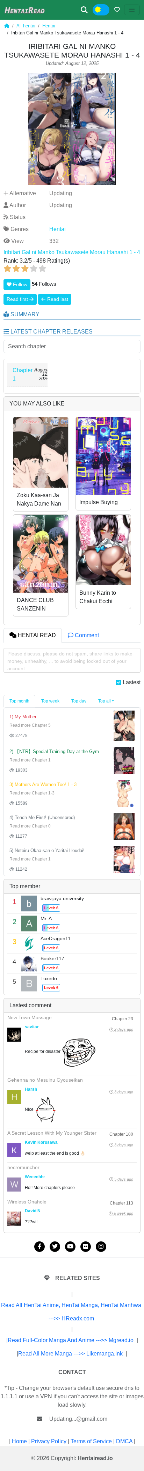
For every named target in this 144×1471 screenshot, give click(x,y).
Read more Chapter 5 (30, 725)
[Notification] (117, 10)
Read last (57, 299)
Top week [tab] (50, 701)
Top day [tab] (78, 701)
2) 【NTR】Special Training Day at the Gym (54, 751)
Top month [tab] (19, 701)
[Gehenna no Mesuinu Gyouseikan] (14, 1097)
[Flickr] (85, 1246)
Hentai (48, 25)
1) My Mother (22, 716)
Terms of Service (91, 1441)
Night (105, 10)
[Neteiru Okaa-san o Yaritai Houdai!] (124, 859)
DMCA (124, 1441)
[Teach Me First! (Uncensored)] (124, 826)
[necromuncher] (14, 1184)
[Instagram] (101, 1246)
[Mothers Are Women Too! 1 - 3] (124, 793)
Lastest (132, 682)
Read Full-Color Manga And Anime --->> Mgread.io (71, 1340)
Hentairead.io (95, 1458)
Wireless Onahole (26, 1202)
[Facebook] (39, 1246)
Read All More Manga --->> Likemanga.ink (70, 1354)
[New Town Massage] (14, 1034)
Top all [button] (104, 701)
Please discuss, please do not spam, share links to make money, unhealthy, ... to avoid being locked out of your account (69, 661)
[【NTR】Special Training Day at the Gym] (124, 760)
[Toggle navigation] (132, 10)
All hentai (25, 25)
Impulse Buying (98, 502)
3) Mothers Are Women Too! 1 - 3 (43, 784)
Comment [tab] (86, 635)
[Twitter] (55, 1246)
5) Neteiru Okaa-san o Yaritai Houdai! (47, 850)
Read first (18, 299)
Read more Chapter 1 (30, 760)
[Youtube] (70, 1246)
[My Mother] (124, 725)
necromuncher (23, 1167)
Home (19, 1441)
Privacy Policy (48, 1441)
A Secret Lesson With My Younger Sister (51, 1133)
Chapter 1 (23, 374)
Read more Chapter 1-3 (32, 793)
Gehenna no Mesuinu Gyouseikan (45, 1080)
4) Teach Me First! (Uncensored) (42, 817)
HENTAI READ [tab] (36, 635)
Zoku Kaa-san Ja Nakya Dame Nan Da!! (39, 503)
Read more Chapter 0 (30, 826)
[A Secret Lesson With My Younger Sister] (14, 1150)
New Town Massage (29, 1017)
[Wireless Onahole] (14, 1218)
